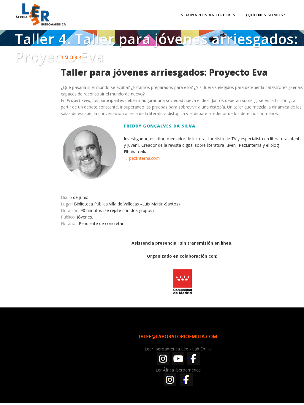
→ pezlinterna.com (142, 158)
